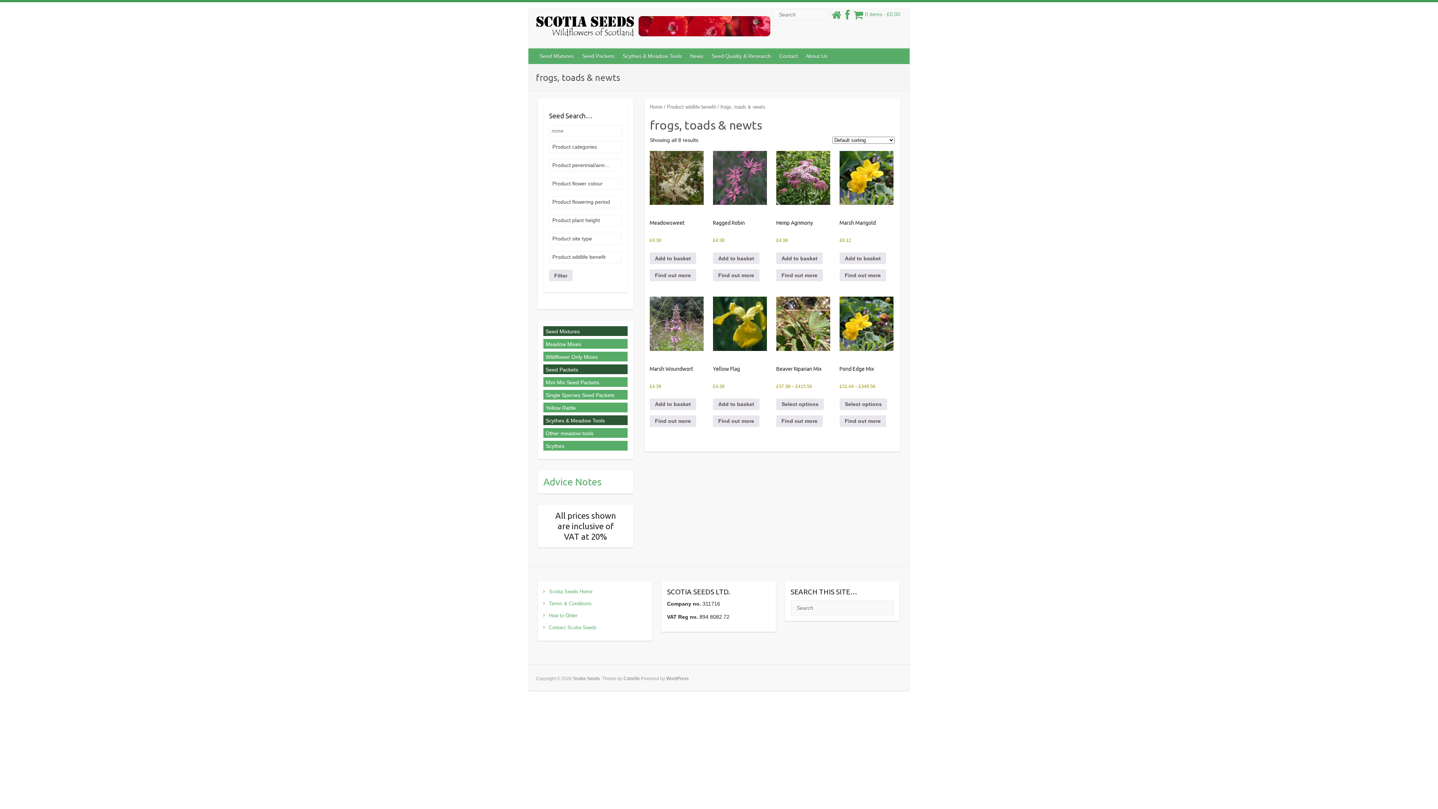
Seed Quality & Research (741, 56)
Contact (788, 56)
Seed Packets (598, 56)
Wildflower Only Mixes (572, 357)
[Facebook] (847, 17)
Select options (800, 404)
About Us (817, 56)
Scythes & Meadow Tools (652, 56)
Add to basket (673, 258)
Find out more (673, 275)
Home (656, 107)
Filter (560, 276)
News (696, 56)
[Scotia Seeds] (653, 28)
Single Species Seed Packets (580, 395)
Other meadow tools (570, 433)
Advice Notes (572, 481)
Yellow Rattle (561, 408)
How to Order (563, 615)
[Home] (836, 17)
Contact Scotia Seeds (573, 627)
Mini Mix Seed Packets (572, 382)
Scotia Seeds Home (570, 591)
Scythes (555, 446)
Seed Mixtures (557, 56)
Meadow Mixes (563, 344)
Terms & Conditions (570, 603)
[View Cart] (858, 17)
